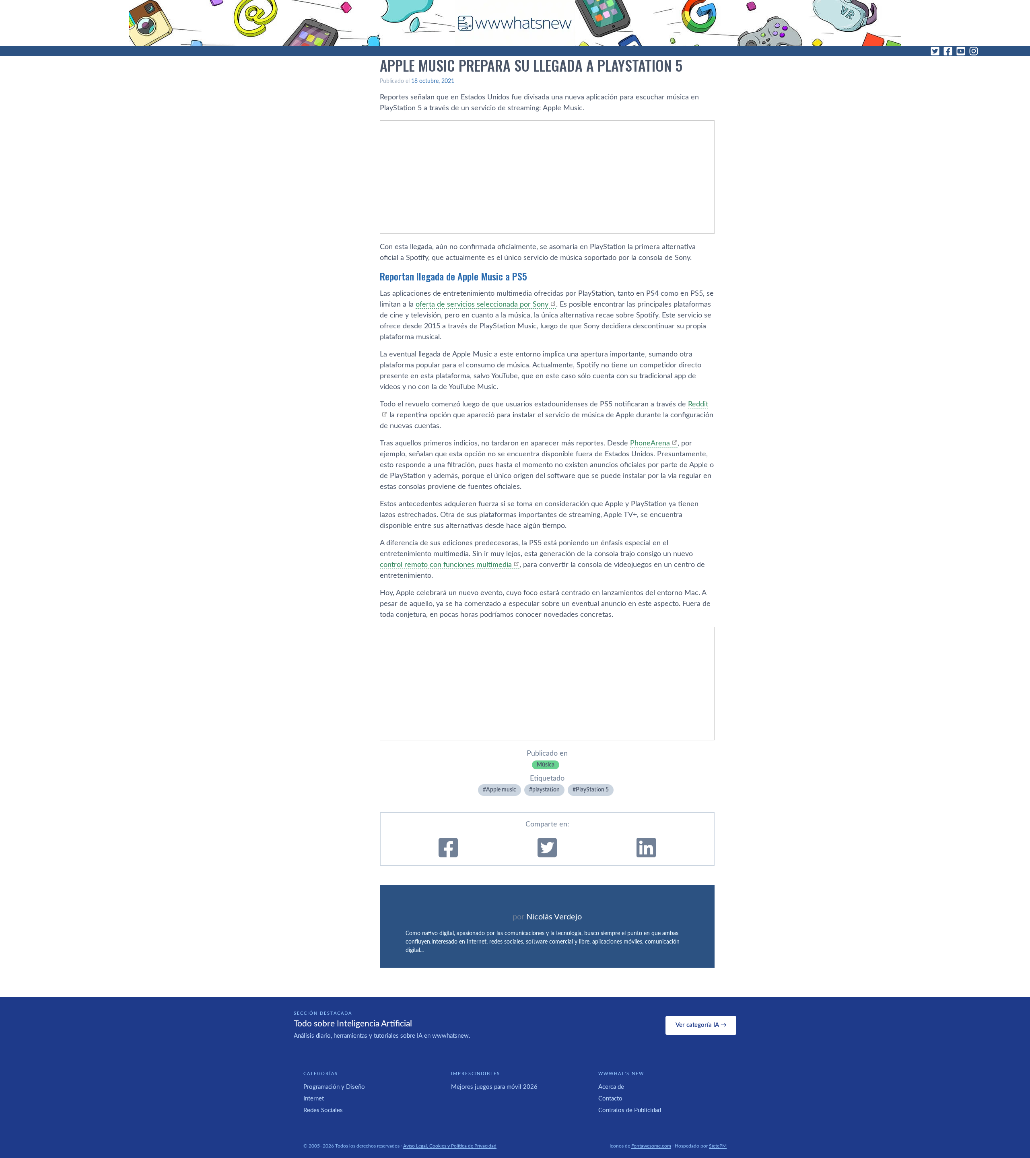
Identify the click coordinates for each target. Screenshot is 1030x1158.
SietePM (718, 1146)
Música (545, 765)
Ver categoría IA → (701, 1025)
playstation (546, 790)
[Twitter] (935, 51)
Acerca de (611, 1087)
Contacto (610, 1099)
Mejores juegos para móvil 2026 (494, 1087)
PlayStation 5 (592, 790)
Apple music (501, 790)
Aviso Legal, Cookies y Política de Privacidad (449, 1146)
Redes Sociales (323, 1110)
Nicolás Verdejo (554, 917)
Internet (313, 1099)
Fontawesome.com (651, 1146)
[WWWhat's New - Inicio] (515, 23)
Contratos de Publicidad (629, 1110)
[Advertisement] (547, 177)
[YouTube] (961, 51)
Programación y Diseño (334, 1087)
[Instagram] (973, 51)
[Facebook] (948, 51)
